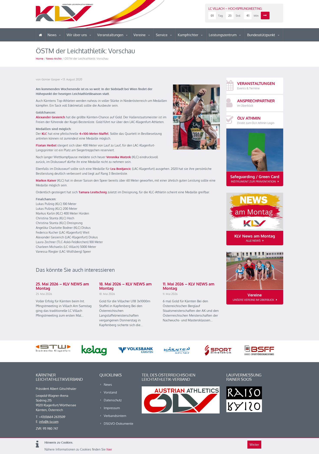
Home (39, 58)
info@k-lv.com (48, 421)
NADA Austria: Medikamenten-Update (84, 39)
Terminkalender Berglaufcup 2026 (116, 40)
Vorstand (110, 392)
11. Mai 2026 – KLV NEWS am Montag (188, 286)
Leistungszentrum (223, 35)
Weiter (254, 444)
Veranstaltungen (110, 35)
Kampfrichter (188, 35)
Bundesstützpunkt (261, 35)
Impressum (112, 408)
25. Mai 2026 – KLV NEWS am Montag (62, 286)
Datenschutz (113, 400)
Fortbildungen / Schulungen (197, 40)
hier (109, 449)
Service (162, 35)
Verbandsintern (115, 416)
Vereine (139, 35)
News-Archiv (54, 58)
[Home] (40, 34)
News (52, 35)
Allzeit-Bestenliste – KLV (173, 39)
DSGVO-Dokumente (118, 423)
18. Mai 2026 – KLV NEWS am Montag (125, 286)
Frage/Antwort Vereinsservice (152, 40)
